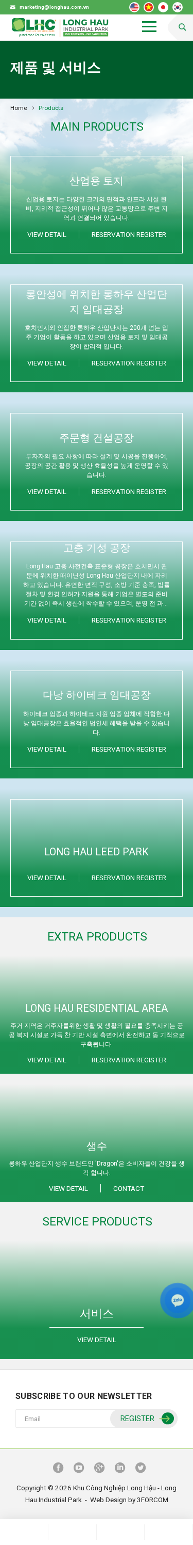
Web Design (108, 1499)
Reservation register (129, 234)
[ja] (163, 7)
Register (137, 1418)
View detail (46, 234)
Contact (128, 1188)
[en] (134, 7)
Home (18, 108)
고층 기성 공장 (96, 548)
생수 (96, 1146)
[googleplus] (99, 1468)
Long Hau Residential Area (96, 1008)
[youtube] (79, 1468)
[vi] (149, 7)
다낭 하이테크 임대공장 (97, 695)
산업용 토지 (96, 181)
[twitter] (140, 1468)
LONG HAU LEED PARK (96, 852)
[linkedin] (120, 1468)
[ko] (177, 7)
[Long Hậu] (60, 27)
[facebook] (58, 1468)
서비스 (97, 1313)
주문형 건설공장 (96, 438)
